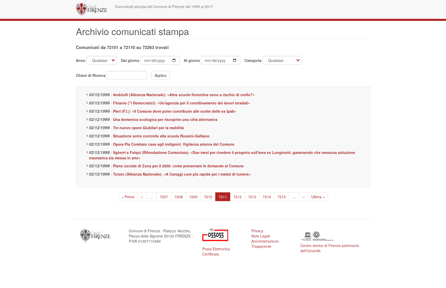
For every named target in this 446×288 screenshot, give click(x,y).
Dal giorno (130, 60)
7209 (193, 196)
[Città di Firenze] (93, 9)
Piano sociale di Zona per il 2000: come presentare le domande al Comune (178, 165)
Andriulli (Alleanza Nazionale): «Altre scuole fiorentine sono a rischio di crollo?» (184, 94)
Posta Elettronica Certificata (216, 251)
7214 (267, 196)
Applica (160, 75)
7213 (252, 196)
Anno (80, 60)
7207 (164, 196)
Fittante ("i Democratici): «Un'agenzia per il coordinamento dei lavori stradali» (181, 102)
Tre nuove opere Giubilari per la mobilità (148, 127)
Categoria (252, 60)
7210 (208, 196)
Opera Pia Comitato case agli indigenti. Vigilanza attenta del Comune (173, 144)
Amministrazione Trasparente (264, 243)
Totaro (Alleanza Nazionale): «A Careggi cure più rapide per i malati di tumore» (182, 174)
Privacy (257, 230)
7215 (281, 196)
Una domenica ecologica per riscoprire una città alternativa (165, 119)
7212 (237, 196)
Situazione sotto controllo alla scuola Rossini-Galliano (161, 135)
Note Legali (260, 235)
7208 (178, 196)
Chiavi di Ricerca (91, 75)
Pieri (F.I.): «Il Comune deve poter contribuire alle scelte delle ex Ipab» (174, 111)
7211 (224, 197)
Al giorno (192, 60)
